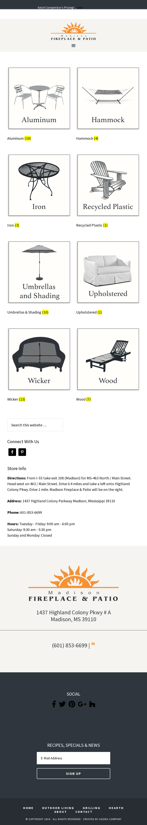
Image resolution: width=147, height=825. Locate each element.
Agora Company (110, 819)
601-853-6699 (31, 512)
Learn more (80, 7)
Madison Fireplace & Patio (73, 31)
